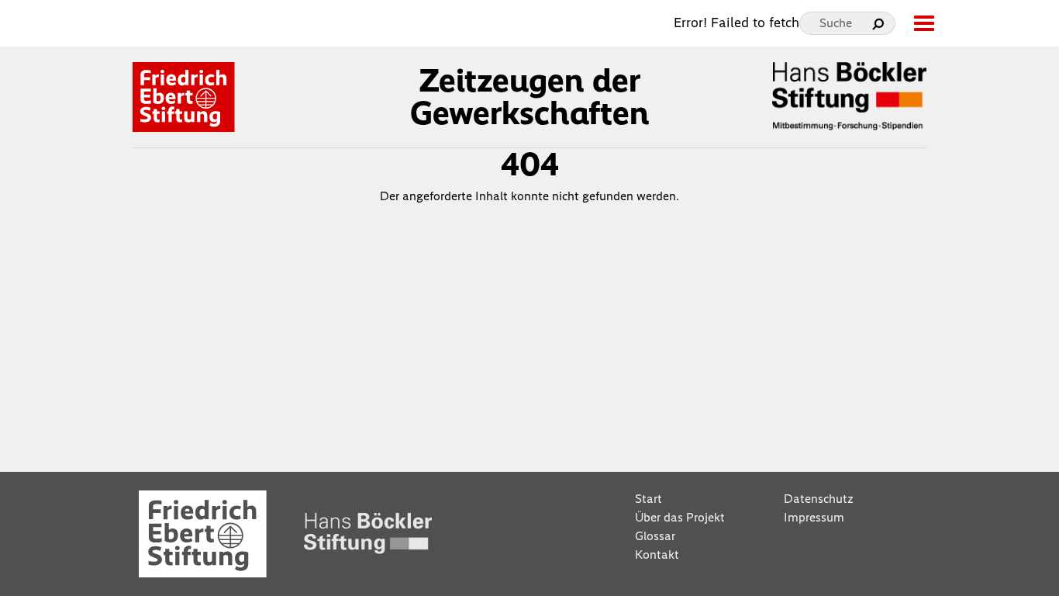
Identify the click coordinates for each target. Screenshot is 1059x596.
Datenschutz (819, 498)
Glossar (655, 535)
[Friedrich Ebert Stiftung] (184, 95)
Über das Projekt (680, 517)
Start (648, 498)
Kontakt (657, 554)
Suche (835, 23)
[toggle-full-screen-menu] (923, 23)
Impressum (814, 517)
